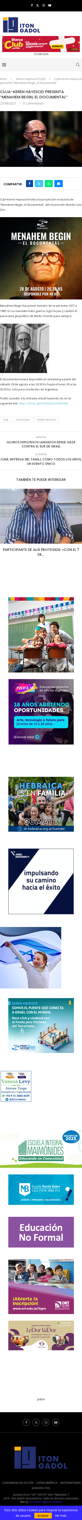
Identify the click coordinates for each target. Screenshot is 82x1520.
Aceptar (43, 1515)
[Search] (77, 64)
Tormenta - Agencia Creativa (45, 1502)
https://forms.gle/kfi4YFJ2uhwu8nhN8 (43, 403)
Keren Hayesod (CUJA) (30, 79)
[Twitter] (37, 5)
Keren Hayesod (46, 419)
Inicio (3, 79)
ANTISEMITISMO (70, 1483)
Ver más (60, 1515)
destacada (23, 419)
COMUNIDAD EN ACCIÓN (17, 1483)
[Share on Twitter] (39, 183)
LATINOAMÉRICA (46, 1483)
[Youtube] (49, 5)
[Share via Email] (58, 183)
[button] (3, 525)
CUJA (5, 419)
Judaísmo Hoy (41, 1488)
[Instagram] (43, 5)
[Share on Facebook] (29, 183)
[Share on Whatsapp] (49, 183)
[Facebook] (32, 5)
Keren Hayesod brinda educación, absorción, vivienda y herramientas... (41, 552)
